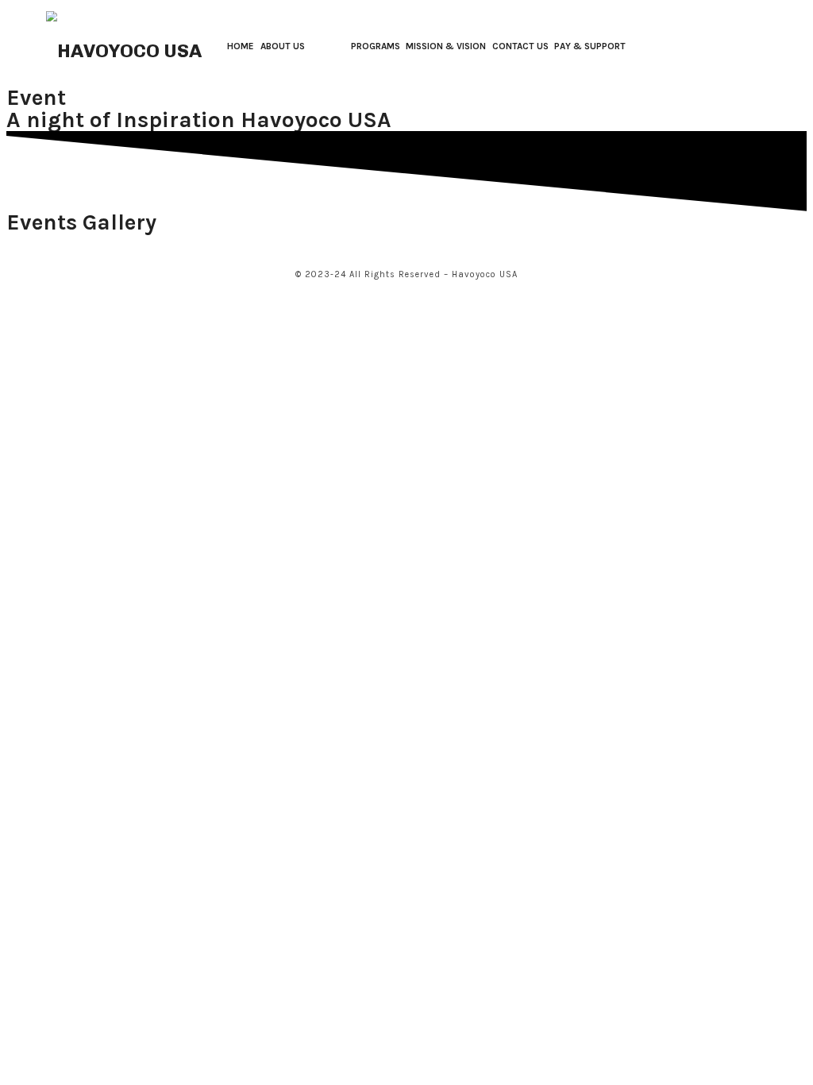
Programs (375, 46)
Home (240, 46)
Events (327, 46)
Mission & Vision (446, 46)
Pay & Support (590, 46)
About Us (282, 46)
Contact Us (520, 46)
